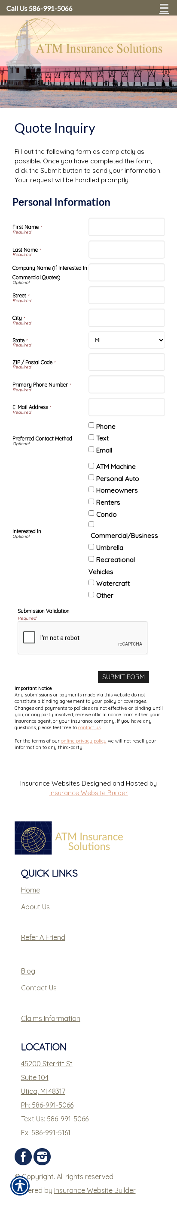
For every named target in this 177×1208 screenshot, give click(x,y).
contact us (89, 727)
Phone (106, 426)
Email (104, 450)
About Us (35, 906)
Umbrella (109, 547)
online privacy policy (84, 741)
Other (104, 595)
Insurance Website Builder (88, 793)
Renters (108, 502)
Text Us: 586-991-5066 (54, 1118)
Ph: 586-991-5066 (47, 1105)
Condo (106, 514)
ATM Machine (116, 466)
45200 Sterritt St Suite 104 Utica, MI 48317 (47, 1077)
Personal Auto (117, 478)
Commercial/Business (124, 535)
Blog (28, 971)
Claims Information (50, 1018)
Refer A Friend (43, 937)
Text (102, 438)
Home (30, 890)
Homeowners (117, 490)
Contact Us (39, 987)
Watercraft (113, 583)
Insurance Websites (50, 783)
